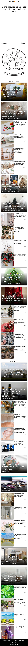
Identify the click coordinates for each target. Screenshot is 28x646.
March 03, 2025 (9, 490)
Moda (3, 490)
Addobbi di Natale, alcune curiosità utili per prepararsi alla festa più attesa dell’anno (19, 335)
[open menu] (1, 1)
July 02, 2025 (10, 471)
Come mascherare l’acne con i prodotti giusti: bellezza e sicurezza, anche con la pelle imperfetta (20, 431)
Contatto (5, 640)
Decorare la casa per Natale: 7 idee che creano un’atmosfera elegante (20, 308)
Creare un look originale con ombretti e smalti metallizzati (13, 486)
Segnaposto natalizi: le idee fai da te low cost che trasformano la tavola (20, 164)
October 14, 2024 (10, 583)
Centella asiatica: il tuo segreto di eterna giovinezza (20, 587)
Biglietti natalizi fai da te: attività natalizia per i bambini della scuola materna (13, 93)
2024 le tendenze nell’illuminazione (19, 627)
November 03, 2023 (15, 303)
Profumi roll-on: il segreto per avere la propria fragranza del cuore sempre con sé (13, 392)
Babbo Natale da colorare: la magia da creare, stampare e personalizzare (20, 123)
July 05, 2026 (9, 379)
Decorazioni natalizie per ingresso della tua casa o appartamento (20, 255)
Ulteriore (23, 43)
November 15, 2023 (15, 191)
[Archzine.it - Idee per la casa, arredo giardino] (14, 1)
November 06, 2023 (15, 283)
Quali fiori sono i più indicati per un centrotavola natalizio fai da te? (20, 322)
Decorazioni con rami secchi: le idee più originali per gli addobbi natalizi (20, 243)
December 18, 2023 (15, 99)
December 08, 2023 (15, 118)
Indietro (4, 43)
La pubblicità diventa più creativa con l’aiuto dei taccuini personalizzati (13, 578)
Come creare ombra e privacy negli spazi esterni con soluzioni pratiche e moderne (13, 373)
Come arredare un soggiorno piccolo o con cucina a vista (13, 559)
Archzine (14, 642)
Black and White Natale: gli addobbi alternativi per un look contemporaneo (13, 206)
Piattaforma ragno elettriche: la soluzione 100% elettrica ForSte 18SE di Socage (20, 444)
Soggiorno (4, 563)
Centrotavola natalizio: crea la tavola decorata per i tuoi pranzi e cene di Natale (19, 137)
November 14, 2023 (15, 210)
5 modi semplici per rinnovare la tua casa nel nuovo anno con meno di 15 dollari (20, 403)
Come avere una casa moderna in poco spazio (20, 508)
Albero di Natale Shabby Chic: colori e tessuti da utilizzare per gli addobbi (20, 216)
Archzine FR (22, 640)
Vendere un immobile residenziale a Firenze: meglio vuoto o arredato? (20, 536)
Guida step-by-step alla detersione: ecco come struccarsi (20, 522)
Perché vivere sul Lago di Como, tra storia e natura (19, 614)
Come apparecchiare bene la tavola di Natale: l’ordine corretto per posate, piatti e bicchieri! (20, 349)
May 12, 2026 (9, 398)
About (9, 640)
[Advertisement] (14, 26)
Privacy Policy (14, 640)
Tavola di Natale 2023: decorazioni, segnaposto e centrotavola (14, 186)
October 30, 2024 (11, 563)
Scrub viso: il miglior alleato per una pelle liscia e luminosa (14, 466)
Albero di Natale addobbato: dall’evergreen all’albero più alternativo (14, 298)
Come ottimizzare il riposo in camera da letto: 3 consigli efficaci (19, 496)
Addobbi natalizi (6, 99)
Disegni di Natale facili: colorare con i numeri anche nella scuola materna (12, 278)
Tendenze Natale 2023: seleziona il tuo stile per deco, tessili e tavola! (20, 229)
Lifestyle (4, 379)
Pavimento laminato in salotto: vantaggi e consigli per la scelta (20, 416)
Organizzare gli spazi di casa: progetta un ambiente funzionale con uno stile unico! (20, 601)
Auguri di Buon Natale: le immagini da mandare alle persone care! (14, 113)
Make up (4, 471)
